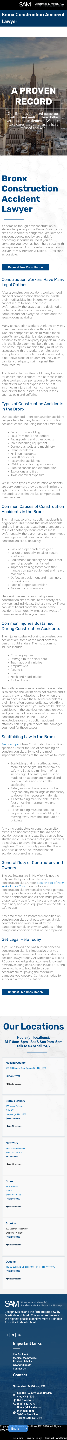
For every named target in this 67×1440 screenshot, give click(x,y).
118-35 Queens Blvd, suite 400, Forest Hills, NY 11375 (30, 1267)
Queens (11, 1261)
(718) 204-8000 (13, 1199)
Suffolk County (15, 1101)
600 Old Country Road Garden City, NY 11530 (26, 1068)
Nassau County (16, 1062)
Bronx (9, 1181)
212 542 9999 (12, 1156)
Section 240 (10, 744)
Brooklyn (11, 1223)
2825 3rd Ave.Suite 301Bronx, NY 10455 (13, 1190)
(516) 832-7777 (13, 1076)
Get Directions (14, 1126)
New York (12, 1143)
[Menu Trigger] (59, 15)
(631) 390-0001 (13, 1118)
